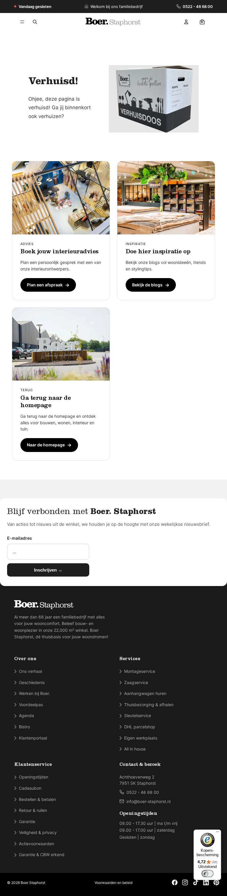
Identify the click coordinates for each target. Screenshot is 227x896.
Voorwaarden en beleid (113, 882)
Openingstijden (33, 776)
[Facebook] (174, 882)
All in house (135, 748)
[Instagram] (185, 882)
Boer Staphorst (33, 882)
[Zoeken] (34, 21)
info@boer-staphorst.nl (149, 801)
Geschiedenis (32, 682)
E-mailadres (19, 538)
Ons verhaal (30, 671)
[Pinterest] (216, 882)
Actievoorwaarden (36, 843)
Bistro (24, 726)
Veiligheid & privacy (38, 832)
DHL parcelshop (139, 726)
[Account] (186, 21)
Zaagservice (136, 682)
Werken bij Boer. (34, 693)
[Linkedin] (206, 882)
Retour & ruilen (33, 810)
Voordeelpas (31, 704)
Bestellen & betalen (37, 799)
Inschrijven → (48, 569)
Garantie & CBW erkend (41, 854)
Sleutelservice (137, 715)
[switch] (207, 873)
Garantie (27, 821)
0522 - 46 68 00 (198, 6)
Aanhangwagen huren (145, 693)
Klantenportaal (33, 737)
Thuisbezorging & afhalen (149, 704)
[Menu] (22, 22)
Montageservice (139, 671)
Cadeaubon (30, 788)
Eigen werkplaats (140, 737)
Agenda (26, 715)
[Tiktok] (195, 882)
